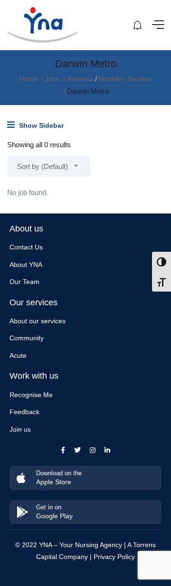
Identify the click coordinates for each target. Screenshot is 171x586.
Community (27, 338)
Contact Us (26, 247)
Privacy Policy (114, 556)
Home (28, 79)
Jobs (52, 79)
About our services (38, 321)
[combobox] (48, 166)
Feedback (24, 412)
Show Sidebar (40, 125)
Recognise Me (31, 395)
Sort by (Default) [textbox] (42, 166)
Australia (80, 79)
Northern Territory (125, 79)
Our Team (24, 281)
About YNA (26, 264)
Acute (18, 355)
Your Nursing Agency (90, 545)
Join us (20, 429)
